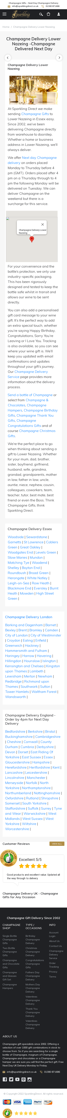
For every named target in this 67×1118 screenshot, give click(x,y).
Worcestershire (17, 829)
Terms (52, 976)
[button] (31, 239)
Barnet (50, 625)
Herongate (16, 578)
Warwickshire (35, 813)
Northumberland (18, 793)
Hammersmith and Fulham (26, 650)
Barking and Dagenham (24, 625)
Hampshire (41, 762)
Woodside (16, 537)
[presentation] (8, 58)
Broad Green (39, 573)
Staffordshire (15, 808)
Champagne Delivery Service (56, 954)
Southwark (29, 686)
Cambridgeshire (47, 736)
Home (6, 26)
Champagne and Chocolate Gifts (11, 964)
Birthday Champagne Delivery (33, 939)
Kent (56, 767)
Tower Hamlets (17, 691)
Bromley (35, 630)
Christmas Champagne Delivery (33, 952)
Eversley (40, 588)
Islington (49, 661)
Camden (51, 630)
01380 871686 (52, 6)
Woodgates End (20, 552)
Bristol (50, 731)
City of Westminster (45, 635)
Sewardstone (36, 537)
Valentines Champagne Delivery (33, 1000)
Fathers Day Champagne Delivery (33, 976)
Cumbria (27, 747)
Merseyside (14, 783)
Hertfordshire (39, 767)
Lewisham (13, 676)
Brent (22, 630)
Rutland (32, 798)
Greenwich (13, 645)
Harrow (28, 656)
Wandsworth (15, 697)
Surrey (46, 808)
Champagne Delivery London (28, 617)
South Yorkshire (34, 803)
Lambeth (36, 671)
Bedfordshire (15, 731)
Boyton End (31, 567)
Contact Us (55, 946)
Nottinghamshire (47, 793)
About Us (54, 941)
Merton (29, 676)
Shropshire (49, 798)
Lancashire (14, 772)
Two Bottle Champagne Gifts (10, 952)
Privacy (53, 971)
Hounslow (32, 661)
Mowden (27, 593)
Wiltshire (29, 824)
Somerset (12, 803)
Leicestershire (36, 772)
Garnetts (14, 542)
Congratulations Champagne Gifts (35, 964)
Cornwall (31, 742)
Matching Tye (18, 562)
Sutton (45, 686)
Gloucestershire (17, 762)
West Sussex (32, 818)
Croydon (13, 640)
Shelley (13, 567)
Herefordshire (16, 767)
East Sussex (31, 757)
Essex (48, 757)
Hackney (32, 645)
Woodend (39, 562)
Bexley (10, 630)
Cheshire (14, 742)
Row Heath (40, 583)
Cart (48, 14)
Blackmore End (19, 588)
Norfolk (31, 783)
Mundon (36, 557)
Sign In (58, 14)
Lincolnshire (14, 777)
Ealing (28, 640)
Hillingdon (13, 661)
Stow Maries (17, 557)
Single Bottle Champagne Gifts (10, 939)
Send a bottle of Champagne (30, 395)
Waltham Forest (44, 691)
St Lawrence (33, 542)
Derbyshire (45, 747)
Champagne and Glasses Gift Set (10, 976)
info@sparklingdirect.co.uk (25, 6)
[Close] (42, 224)
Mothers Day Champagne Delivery (33, 988)
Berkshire (35, 731)
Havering (44, 656)
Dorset (23, 752)
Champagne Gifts (35, 114)
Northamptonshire (36, 788)
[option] (33, 868)
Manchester (36, 777)
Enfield (40, 640)
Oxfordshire (14, 798)
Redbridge (13, 681)
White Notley (37, 578)
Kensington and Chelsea (24, 666)
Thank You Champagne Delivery (33, 1012)
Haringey (12, 656)
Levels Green (46, 552)
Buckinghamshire (19, 736)
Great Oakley (30, 547)
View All (57, 843)
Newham (45, 676)
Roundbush (17, 573)
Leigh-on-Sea (18, 583)
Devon (10, 752)
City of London (16, 635)
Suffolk (33, 808)
